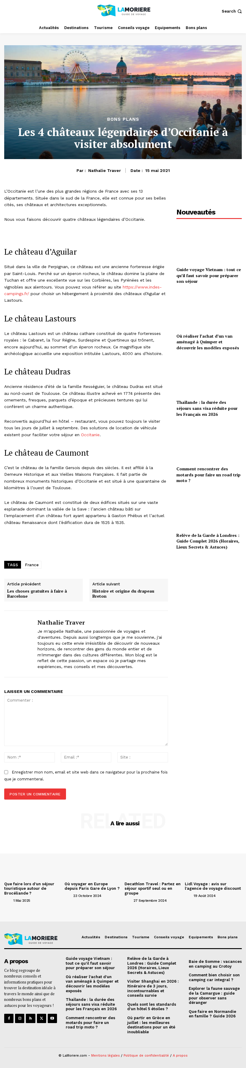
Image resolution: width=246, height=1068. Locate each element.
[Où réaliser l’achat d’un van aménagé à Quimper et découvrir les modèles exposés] (209, 310)
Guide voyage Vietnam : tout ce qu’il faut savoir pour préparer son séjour (208, 275)
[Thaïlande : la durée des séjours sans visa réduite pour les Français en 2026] (209, 376)
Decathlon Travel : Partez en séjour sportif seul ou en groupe (152, 888)
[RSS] (30, 1018)
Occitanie (90, 434)
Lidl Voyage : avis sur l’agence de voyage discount (213, 886)
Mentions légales (105, 1056)
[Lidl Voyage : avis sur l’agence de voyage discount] (213, 858)
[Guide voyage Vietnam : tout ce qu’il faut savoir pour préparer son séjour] (209, 243)
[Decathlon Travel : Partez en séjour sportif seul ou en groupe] (153, 858)
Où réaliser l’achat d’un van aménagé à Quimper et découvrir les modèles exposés (207, 342)
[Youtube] (52, 1018)
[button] (232, 11)
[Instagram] (19, 1018)
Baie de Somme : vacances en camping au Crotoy (215, 964)
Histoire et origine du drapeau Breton (123, 594)
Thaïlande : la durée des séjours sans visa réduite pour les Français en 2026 (207, 408)
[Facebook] (9, 1018)
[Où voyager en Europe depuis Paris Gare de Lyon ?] (93, 858)
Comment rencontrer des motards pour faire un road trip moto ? (208, 474)
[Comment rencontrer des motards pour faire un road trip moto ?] (209, 442)
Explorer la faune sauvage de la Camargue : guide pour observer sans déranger (214, 995)
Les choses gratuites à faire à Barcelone (37, 594)
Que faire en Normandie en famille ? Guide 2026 (212, 1014)
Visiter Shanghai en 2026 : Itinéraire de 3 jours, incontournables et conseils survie (153, 988)
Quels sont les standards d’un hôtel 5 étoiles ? (151, 1006)
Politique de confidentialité (146, 1056)
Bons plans (123, 119)
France (32, 565)
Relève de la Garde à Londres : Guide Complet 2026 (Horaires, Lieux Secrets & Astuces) (207, 541)
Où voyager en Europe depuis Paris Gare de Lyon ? (92, 886)
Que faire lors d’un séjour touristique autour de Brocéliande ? (29, 888)
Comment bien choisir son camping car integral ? (214, 977)
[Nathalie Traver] (18, 644)
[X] (41, 1018)
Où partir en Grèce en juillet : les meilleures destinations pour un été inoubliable (151, 1025)
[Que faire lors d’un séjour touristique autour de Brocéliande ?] (33, 858)
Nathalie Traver (104, 170)
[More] (148, 544)
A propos (180, 1056)
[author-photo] (8, 900)
